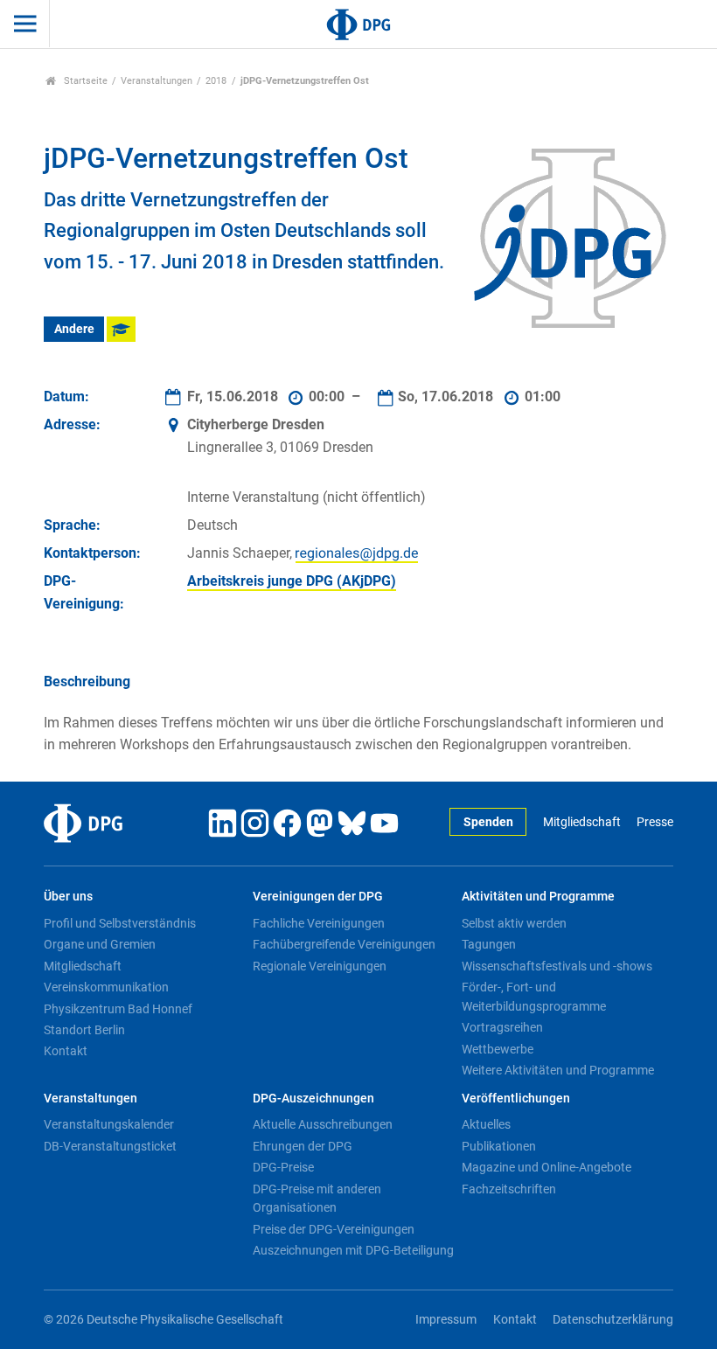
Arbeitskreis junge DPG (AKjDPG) (291, 581)
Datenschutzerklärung (613, 1319)
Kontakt (65, 1051)
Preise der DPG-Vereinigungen (333, 1229)
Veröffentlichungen (516, 1098)
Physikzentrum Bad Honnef (118, 1009)
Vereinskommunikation (106, 987)
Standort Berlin (84, 1030)
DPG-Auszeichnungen (313, 1098)
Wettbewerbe (497, 1049)
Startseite (84, 81)
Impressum (446, 1319)
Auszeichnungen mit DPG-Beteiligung (353, 1250)
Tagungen (489, 944)
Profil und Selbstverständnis (120, 923)
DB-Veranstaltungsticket (110, 1146)
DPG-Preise (283, 1167)
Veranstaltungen (156, 81)
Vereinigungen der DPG (318, 896)
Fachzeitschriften (509, 1189)
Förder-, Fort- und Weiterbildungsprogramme (534, 996)
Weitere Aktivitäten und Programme (558, 1070)
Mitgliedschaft (581, 822)
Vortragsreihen (502, 1027)
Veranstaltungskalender (109, 1124)
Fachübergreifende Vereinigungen (344, 944)
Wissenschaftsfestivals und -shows (557, 966)
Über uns (68, 896)
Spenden (488, 822)
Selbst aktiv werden (514, 923)
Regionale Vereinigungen (319, 966)
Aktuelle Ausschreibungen (323, 1124)
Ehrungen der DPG (302, 1146)
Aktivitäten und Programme (538, 896)
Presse (655, 822)
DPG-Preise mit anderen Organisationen (317, 1198)
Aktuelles (486, 1124)
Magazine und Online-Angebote (546, 1167)
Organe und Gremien (100, 944)
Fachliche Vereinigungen (319, 923)
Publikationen (499, 1146)
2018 (215, 81)
